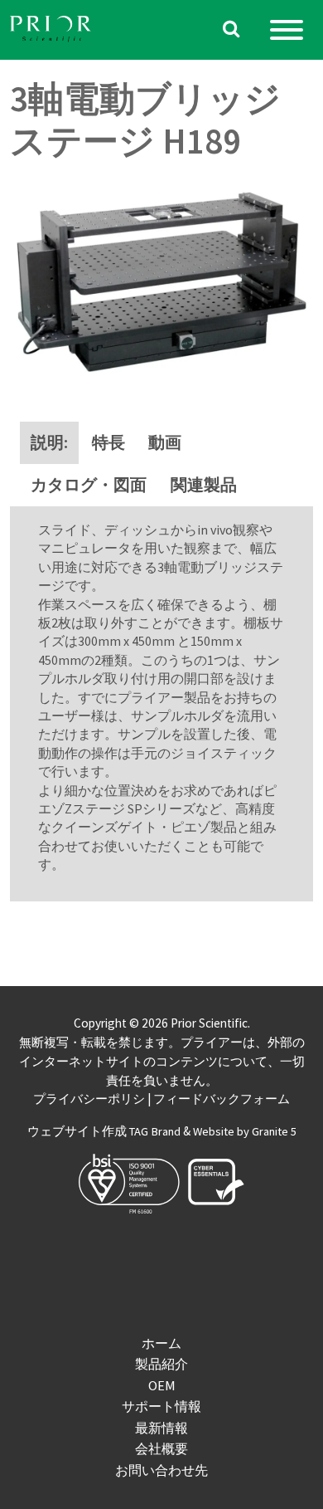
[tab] (49, 443)
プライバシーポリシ (89, 1098)
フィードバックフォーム (221, 1098)
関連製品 (204, 485)
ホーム (161, 1343)
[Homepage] (51, 30)
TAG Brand (155, 1131)
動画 (164, 442)
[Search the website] (231, 30)
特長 (108, 442)
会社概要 (161, 1448)
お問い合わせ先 (161, 1470)
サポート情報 (161, 1406)
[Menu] (286, 30)
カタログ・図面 (89, 485)
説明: (49, 442)
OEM (162, 1385)
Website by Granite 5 (244, 1131)
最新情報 (161, 1427)
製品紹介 (161, 1363)
